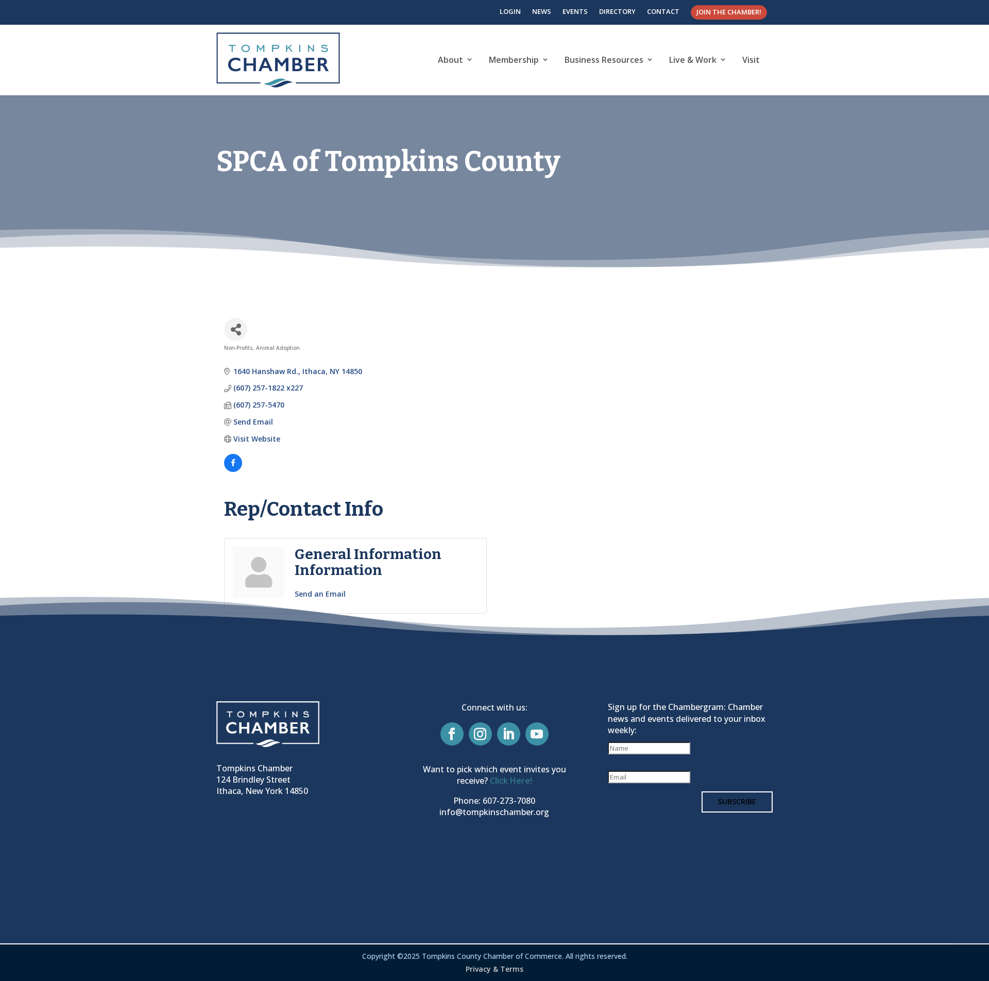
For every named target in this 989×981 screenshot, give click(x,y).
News (541, 11)
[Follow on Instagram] (480, 734)
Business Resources (604, 59)
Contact (663, 11)
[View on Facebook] (233, 469)
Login (510, 11)
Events (575, 11)
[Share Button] (235, 329)
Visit (751, 59)
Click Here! (511, 780)
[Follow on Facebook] (452, 734)
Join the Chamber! (728, 11)
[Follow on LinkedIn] (508, 734)
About (450, 59)
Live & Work (693, 59)
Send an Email (320, 594)
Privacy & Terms (494, 969)
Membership (514, 59)
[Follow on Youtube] (537, 734)
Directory (617, 11)
